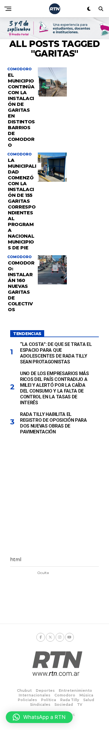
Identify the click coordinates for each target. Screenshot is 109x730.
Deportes (45, 690)
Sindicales (40, 704)
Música (86, 695)
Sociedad (63, 704)
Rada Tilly (69, 700)
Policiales (27, 700)
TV (79, 704)
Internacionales (34, 695)
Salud (88, 700)
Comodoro (64, 695)
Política (48, 700)
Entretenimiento (75, 690)
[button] (39, 717)
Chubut (24, 690)
